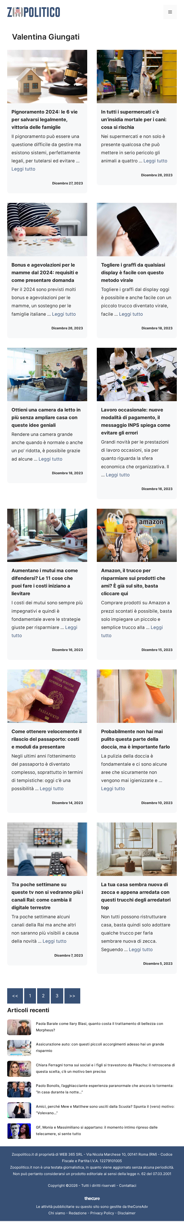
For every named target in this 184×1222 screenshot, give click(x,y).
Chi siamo (56, 1213)
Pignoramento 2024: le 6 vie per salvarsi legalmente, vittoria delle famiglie (45, 119)
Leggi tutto (23, 169)
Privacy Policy (102, 1213)
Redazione (78, 1213)
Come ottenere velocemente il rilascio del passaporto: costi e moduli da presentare (46, 739)
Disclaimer (127, 1213)
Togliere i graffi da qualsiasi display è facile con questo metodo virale (133, 272)
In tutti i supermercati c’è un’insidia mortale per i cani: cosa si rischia (134, 119)
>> (72, 996)
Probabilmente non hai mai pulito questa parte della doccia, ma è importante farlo (135, 739)
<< (15, 996)
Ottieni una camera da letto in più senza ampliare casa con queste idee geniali (46, 417)
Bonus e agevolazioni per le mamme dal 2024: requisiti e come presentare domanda (45, 272)
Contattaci (127, 1185)
